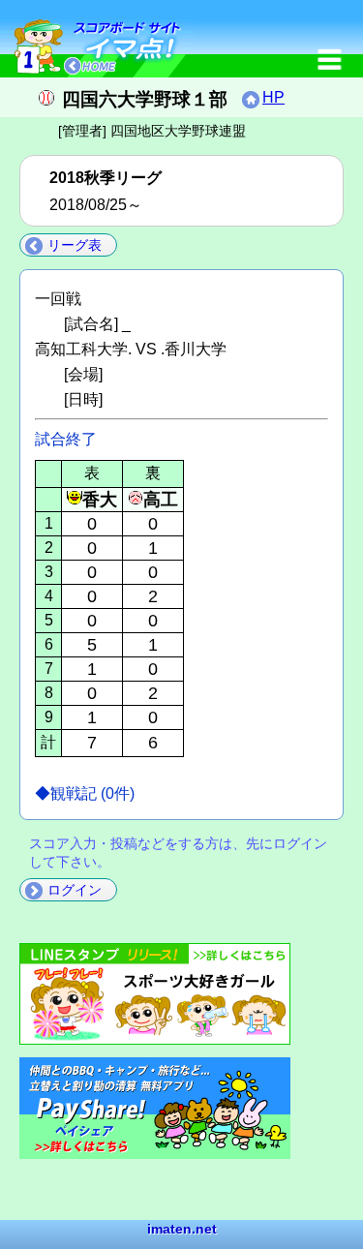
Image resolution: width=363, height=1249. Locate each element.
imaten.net (182, 1228)
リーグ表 (74, 245)
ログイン (74, 890)
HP (273, 97)
